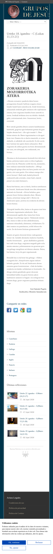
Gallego (12, 349)
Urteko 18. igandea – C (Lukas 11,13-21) (25, 35)
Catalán (12, 354)
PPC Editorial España (12, 2)
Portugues (13, 375)
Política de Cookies (16, 513)
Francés (12, 365)
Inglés (11, 360)
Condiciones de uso (16, 503)
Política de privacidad (17, 508)
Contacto (24, 2)
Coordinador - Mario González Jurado (26, 48)
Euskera (12, 344)
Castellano (13, 339)
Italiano (12, 370)
